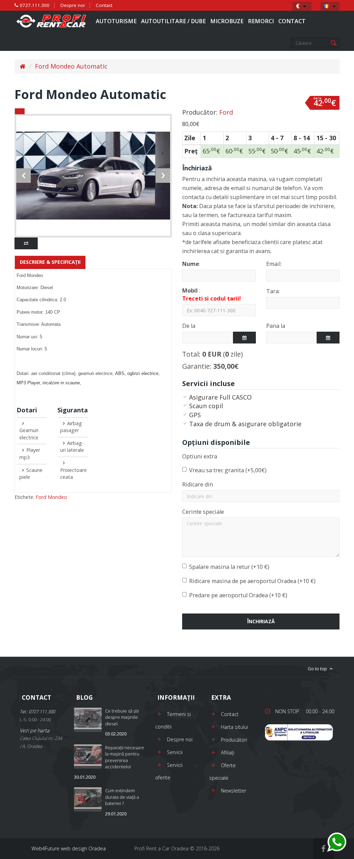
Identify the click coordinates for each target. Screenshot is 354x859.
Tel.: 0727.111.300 (37, 711)
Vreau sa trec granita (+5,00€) (228, 470)
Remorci (261, 21)
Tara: (273, 291)
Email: (273, 264)
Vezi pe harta (41, 738)
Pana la (275, 326)
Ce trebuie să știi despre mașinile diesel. (122, 717)
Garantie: (210, 366)
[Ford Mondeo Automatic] (93, 175)
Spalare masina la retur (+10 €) (229, 567)
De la (188, 326)
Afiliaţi (227, 752)
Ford (226, 112)
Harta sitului (234, 727)
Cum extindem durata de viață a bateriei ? (122, 796)
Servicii (175, 752)
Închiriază (261, 621)
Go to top (318, 668)
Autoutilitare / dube (173, 21)
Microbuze (226, 21)
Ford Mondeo (51, 497)
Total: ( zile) (212, 354)
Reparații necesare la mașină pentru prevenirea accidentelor (124, 757)
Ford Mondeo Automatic (71, 66)
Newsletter (233, 790)
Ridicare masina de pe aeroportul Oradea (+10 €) (252, 581)
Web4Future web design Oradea (68, 848)
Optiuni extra (199, 456)
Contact (104, 5)
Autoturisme (116, 21)
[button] (301, 6)
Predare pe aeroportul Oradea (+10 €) (238, 595)
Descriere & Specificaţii (50, 262)
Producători (234, 739)
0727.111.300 (33, 5)
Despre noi (72, 5)
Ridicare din (197, 484)
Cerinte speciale (203, 512)
